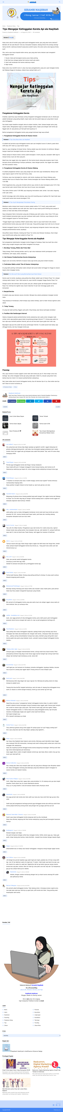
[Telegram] (30, 401)
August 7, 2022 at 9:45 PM (19, 794)
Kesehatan (7, 1015)
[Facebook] (54, 1105)
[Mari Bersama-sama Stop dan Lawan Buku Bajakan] (16, 1087)
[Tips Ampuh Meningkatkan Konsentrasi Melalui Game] (35, 433)
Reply (4, 456)
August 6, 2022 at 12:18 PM (21, 478)
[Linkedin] (47, 401)
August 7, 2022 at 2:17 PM (26, 586)
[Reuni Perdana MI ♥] (5, 433)
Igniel (59, 1109)
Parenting (6, 1017)
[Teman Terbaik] (35, 418)
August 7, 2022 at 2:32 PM (20, 629)
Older (58, 406)
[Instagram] (60, 1105)
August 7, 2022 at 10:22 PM (30, 814)
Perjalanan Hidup (8, 387)
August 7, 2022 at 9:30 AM (19, 572)
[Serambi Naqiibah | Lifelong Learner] (31, 2)
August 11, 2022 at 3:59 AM (23, 872)
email (42, 1001)
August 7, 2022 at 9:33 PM (24, 778)
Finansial (36, 1009)
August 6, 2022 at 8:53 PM (22, 493)
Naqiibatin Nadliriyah (14, 393)
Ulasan (6, 1025)
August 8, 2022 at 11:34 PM (17, 846)
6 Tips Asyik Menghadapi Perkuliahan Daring (22, 202)
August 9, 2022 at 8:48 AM (19, 857)
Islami (5, 1012)
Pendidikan (37, 1017)
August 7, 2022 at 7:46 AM (24, 509)
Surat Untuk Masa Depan (16, 416)
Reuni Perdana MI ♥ (15, 431)
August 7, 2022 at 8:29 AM (18, 556)
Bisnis (5, 1009)
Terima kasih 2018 (44, 423)
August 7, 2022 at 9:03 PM (20, 725)
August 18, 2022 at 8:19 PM (23, 885)
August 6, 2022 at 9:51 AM (20, 462)
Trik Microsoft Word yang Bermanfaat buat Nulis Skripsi (25, 274)
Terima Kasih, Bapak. (15, 423)
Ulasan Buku (37, 1025)
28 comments (36, 32)
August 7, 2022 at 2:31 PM (26, 615)
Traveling (36, 1022)
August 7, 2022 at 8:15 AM (16, 541)
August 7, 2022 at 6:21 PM (19, 664)
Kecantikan (37, 1012)
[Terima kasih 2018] (35, 426)
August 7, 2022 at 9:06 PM (16, 738)
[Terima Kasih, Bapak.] (5, 426)
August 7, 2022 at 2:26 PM (18, 599)
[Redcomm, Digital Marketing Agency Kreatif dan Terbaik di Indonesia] (46, 1068)
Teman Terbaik (43, 416)
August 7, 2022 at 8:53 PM (22, 700)
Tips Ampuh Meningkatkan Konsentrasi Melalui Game (47, 432)
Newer (5, 406)
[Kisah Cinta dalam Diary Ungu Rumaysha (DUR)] (16, 1068)
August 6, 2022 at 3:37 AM (19, 444)
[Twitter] (39, 401)
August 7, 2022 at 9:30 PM (23, 763)
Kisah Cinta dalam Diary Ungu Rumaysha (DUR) (16, 1070)
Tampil (11, 37)
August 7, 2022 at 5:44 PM (24, 649)
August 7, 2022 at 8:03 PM (18, 678)
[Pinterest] (56, 401)
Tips (16, 387)
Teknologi (36, 1020)
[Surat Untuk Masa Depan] (5, 418)
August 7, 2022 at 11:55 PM (20, 830)
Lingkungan (37, 1015)
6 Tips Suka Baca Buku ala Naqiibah (19, 139)
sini (28, 999)
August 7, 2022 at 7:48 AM (20, 525)
